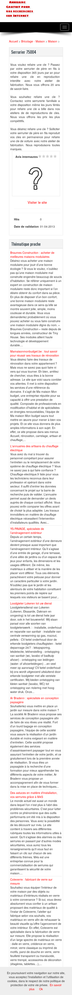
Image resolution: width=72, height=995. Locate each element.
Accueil (13, 41)
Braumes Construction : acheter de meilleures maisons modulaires (32, 255)
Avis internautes (26, 157)
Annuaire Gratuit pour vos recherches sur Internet (19, 9)
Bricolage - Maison (33, 41)
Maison (52, 41)
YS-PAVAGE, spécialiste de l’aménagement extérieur (27, 531)
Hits (16, 219)
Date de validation (26, 226)
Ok (41, 989)
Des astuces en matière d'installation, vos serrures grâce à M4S (33, 795)
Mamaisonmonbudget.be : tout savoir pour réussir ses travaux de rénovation (34, 353)
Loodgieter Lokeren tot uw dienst (31, 603)
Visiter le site (37, 202)
